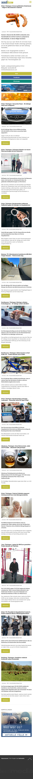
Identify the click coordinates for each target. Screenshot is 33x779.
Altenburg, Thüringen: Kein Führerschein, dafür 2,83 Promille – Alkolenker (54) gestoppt (15, 446)
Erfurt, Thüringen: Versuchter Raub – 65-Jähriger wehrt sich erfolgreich (16, 104)
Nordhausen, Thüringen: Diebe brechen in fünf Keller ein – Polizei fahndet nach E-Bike (15, 353)
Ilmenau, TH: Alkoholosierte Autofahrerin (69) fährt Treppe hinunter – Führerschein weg (16, 254)
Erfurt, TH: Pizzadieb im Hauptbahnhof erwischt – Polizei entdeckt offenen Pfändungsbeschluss (16, 612)
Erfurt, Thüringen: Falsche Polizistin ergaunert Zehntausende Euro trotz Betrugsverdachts (15, 494)
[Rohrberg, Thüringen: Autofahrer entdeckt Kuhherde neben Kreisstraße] (16, 671)
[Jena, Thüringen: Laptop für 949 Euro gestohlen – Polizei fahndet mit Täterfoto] (16, 565)
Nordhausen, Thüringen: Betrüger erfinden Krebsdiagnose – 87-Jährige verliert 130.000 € (15, 303)
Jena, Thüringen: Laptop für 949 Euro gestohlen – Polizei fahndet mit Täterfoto (16, 545)
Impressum (4, 758)
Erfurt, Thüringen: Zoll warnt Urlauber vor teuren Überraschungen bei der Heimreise (16, 150)
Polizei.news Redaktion (15, 31)
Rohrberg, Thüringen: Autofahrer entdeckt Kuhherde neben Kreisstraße (14, 658)
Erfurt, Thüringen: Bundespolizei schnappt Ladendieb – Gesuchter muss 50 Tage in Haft (14, 399)
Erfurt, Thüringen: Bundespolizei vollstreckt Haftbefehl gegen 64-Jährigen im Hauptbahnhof (15, 204)
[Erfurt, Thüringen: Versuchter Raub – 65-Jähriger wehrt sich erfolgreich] (16, 115)
